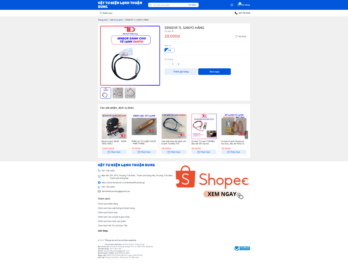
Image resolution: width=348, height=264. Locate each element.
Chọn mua (115, 152)
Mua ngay (215, 71)
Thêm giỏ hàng (181, 71)
